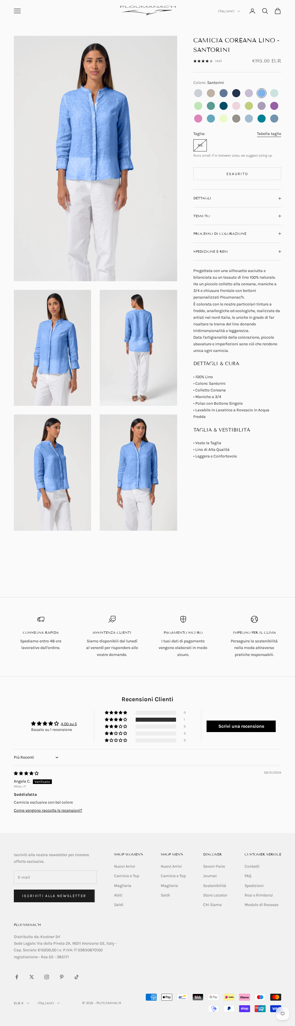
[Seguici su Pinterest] (62, 977)
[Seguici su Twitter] (32, 977)
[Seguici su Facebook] (17, 977)
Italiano (226, 11)
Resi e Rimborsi (259, 895)
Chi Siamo (212, 904)
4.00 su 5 (69, 723)
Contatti (252, 866)
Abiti (118, 895)
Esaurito (237, 174)
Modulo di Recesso (262, 904)
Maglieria (122, 885)
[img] (26, 773)
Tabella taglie (269, 133)
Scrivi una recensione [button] (241, 726)
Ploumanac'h (27, 924)
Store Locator (215, 895)
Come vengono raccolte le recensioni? (48, 810)
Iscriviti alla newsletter (54, 896)
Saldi (118, 904)
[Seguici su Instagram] (47, 977)
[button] (116, 720)
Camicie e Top (126, 875)
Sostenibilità (214, 885)
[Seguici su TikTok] (77, 977)
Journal (210, 875)
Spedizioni (254, 885)
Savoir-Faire (214, 866)
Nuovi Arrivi (124, 866)
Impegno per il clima (254, 632)
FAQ (248, 875)
